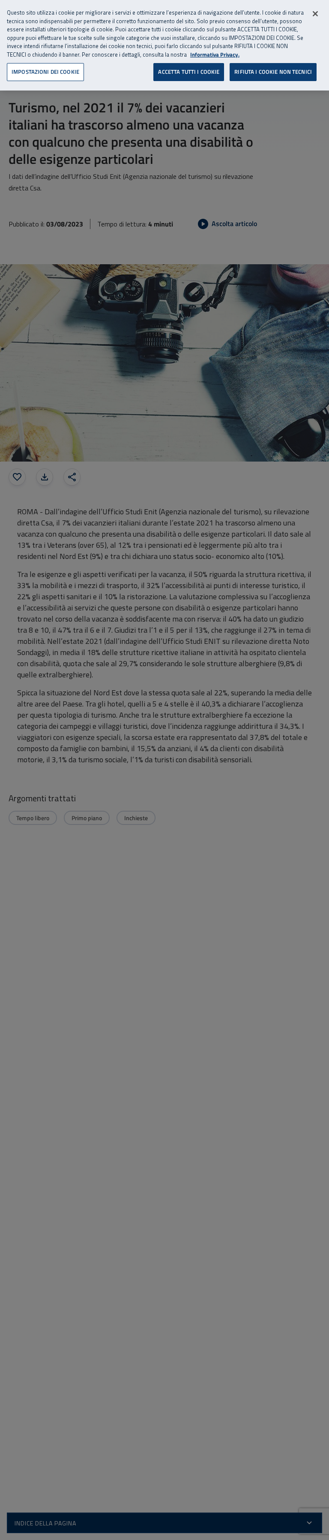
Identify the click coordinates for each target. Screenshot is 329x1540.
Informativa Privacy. (214, 55)
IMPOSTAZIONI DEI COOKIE (45, 71)
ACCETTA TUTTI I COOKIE (188, 71)
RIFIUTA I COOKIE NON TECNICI (273, 71)
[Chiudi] (315, 13)
